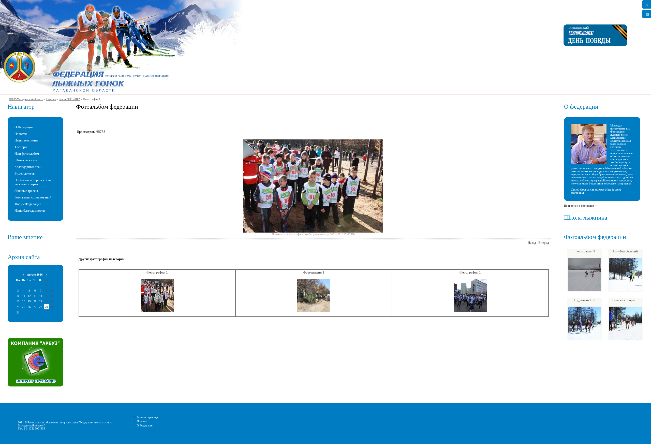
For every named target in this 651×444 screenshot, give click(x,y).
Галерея (51, 99)
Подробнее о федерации (579, 205)
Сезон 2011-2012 (69, 99)
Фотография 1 (157, 272)
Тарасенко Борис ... (625, 300)
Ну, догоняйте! (584, 300)
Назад (532, 243)
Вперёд (543, 243)
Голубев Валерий (625, 251)
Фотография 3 (585, 251)
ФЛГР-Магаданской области (26, 99)
